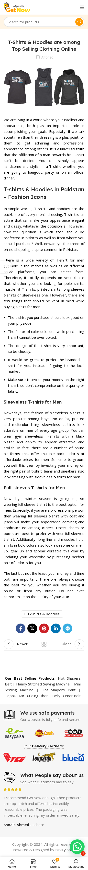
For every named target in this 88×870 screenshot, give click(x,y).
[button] (77, 846)
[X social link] (32, 628)
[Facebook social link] (20, 628)
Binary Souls (65, 849)
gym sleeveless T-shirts (37, 436)
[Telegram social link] (67, 628)
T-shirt (78, 154)
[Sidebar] (6, 267)
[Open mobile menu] (82, 7)
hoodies (63, 208)
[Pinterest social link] (44, 628)
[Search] (79, 22)
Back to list (44, 644)
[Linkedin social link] (56, 628)
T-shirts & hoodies (43, 614)
